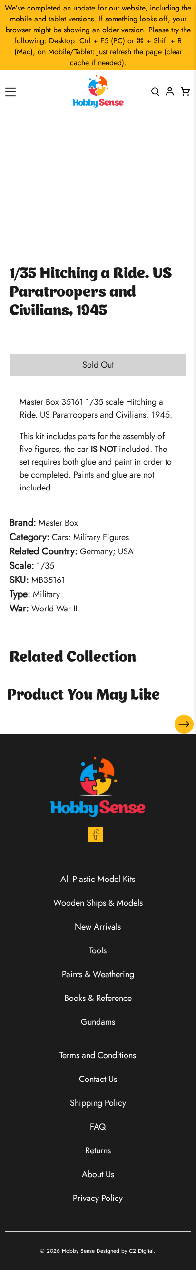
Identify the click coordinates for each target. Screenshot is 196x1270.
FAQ (98, 1126)
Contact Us (98, 1079)
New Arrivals (98, 926)
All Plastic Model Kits (97, 879)
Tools (98, 950)
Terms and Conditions (97, 1055)
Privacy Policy (98, 1198)
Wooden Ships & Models (98, 903)
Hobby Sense (78, 1251)
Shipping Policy (98, 1103)
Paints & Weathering (98, 974)
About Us (98, 1174)
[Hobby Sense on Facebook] (95, 839)
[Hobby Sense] (98, 91)
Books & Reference (98, 998)
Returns (98, 1150)
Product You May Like (83, 696)
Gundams (98, 1022)
